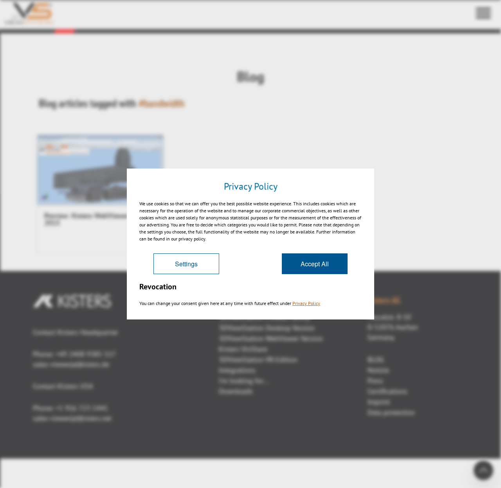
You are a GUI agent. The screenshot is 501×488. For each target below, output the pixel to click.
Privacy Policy (306, 303)
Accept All (315, 263)
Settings (186, 263)
